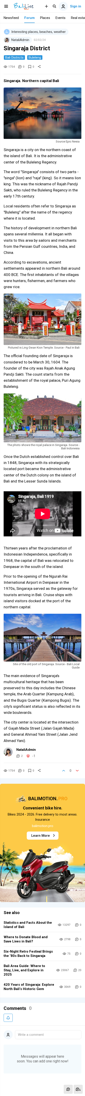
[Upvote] (64, 771)
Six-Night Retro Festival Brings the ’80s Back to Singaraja (28, 953)
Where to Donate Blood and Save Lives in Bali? (26, 939)
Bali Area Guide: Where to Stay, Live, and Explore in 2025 (24, 970)
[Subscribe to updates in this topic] (8, 1018)
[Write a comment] (68, 1089)
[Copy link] (39, 67)
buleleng (35, 57)
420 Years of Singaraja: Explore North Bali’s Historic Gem (29, 987)
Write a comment (31, 1035)
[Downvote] (77, 771)
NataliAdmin (26, 750)
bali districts (14, 57)
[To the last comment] (78, 1089)
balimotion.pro (42, 826)
